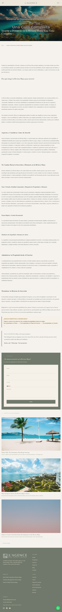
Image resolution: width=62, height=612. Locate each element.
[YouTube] (10, 608)
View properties (22, 343)
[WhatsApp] (58, 608)
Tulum (34, 579)
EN (58, 3)
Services (34, 562)
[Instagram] (4, 608)
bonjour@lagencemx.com (9, 599)
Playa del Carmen (36, 582)
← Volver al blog (6, 543)
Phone (8, 382)
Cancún (34, 577)
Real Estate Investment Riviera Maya (12, 577)
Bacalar (34, 592)
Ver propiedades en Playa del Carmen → (31, 323)
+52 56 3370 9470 (7, 602)
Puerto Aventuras (36, 587)
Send (31, 401)
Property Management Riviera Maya (12, 579)
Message (9, 389)
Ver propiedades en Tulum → (11, 323)
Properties (35, 560)
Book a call (7, 343)
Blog (3, 45)
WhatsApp (14, 343)
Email (8, 375)
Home (33, 557)
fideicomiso (26, 149)
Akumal (34, 590)
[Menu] (3, 3)
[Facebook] (7, 608)
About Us (34, 565)
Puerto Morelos (36, 585)
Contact (34, 570)
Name (8, 368)
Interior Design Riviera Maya (10, 582)
